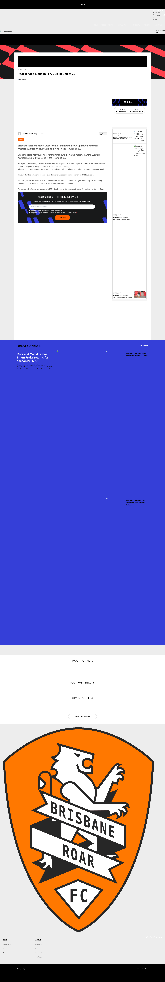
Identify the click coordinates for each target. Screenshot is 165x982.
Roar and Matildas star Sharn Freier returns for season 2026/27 (32, 357)
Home (20, 70)
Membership (7, 944)
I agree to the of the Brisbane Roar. (47, 210)
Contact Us (38, 944)
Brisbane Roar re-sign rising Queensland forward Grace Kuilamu (135, 503)
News (26, 70)
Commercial (135, 25)
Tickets (147, 25)
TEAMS (110, 25)
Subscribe (62, 217)
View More (144, 345)
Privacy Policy (44, 210)
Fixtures (5, 953)
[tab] (121, 110)
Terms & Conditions (142, 968)
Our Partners (39, 957)
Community (122, 25)
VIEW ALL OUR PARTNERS (82, 716)
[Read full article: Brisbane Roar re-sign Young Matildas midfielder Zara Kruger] (140, 216)
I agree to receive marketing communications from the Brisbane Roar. (54, 213)
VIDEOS (103, 25)
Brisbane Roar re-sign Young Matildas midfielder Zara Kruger (137, 354)
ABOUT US (158, 25)
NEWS (96, 25)
